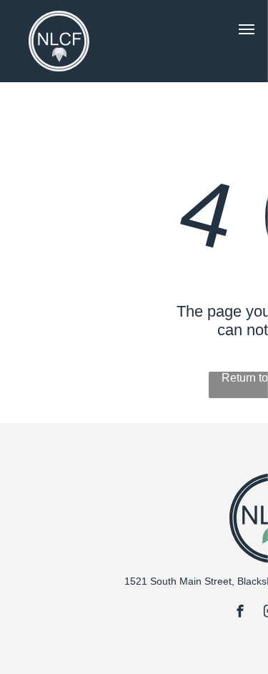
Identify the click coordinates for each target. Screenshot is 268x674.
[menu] (246, 29)
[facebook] (240, 613)
